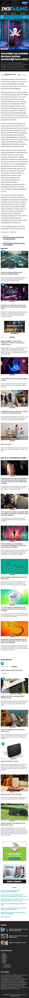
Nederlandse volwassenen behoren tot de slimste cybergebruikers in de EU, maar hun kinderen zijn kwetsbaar (14, 640)
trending (22, 14)
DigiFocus (4, 957)
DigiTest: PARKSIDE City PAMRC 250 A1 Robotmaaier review (13, 824)
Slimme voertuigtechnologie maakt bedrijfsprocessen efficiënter (11, 273)
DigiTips (19, 693)
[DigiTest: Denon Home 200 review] (14, 783)
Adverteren (7, 967)
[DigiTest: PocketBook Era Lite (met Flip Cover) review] (14, 718)
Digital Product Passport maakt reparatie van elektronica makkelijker (13, 913)
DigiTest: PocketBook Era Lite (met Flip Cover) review (13, 730)
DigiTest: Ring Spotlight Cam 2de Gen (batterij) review (18, 929)
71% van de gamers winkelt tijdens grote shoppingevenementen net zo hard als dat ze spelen (13, 609)
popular (13, 14)
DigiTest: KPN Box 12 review (9, 761)
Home (3, 953)
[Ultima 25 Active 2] (14, 431)
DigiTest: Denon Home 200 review (11, 794)
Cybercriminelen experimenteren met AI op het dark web (14, 578)
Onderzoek (13, 232)
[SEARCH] (27, 17)
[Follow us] (24, 17)
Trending (3, 251)
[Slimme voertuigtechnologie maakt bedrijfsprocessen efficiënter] (14, 259)
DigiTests (13, 693)
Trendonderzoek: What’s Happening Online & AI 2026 (14, 379)
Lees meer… (17, 280)
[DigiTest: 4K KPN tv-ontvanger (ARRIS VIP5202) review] (14, 685)
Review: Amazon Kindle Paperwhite (11, 670)
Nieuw (5, 14)
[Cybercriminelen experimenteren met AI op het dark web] (14, 566)
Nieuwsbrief (7, 965)
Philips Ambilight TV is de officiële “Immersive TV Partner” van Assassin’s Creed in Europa (12, 342)
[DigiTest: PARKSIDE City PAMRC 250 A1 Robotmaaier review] (14, 812)
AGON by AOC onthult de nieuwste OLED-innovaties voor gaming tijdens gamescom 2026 (14, 306)
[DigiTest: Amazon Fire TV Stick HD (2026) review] (4, 936)
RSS (15, 887)
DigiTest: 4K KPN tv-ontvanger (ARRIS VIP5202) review (12, 697)
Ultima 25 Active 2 (6, 444)
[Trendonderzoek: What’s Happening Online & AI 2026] (14, 365)
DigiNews (11, 268)
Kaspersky (5, 232)
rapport (23, 97)
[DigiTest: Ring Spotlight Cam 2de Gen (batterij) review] (4, 929)
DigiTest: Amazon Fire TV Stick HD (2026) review (18, 936)
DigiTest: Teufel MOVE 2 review (17, 942)
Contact (4, 962)
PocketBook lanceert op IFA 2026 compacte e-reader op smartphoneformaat (14, 412)
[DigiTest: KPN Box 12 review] (14, 750)
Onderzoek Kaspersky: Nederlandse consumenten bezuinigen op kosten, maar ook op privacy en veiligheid (13, 545)
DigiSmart (4, 960)
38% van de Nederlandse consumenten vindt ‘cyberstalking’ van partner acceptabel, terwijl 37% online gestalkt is (14, 513)
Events (4, 961)
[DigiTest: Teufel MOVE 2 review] (4, 943)
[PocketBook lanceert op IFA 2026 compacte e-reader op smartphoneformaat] (14, 398)
